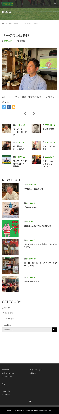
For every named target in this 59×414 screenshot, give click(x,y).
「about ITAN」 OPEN (34, 207)
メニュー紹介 (8, 318)
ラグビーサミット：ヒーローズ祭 (20, 132)
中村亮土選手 (48, 129)
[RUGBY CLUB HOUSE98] (7, 4)
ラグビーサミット (32, 281)
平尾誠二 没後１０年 (33, 189)
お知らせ (6, 307)
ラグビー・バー (7, 376)
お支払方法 (33, 373)
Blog (3, 384)
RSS (29, 400)
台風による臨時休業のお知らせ (37, 226)
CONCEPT (5, 370)
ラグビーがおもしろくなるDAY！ (49, 164)
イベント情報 (20, 41)
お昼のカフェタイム (8, 373)
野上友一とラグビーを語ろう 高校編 (20, 164)
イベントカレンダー (36, 370)
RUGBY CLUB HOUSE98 (26, 410)
